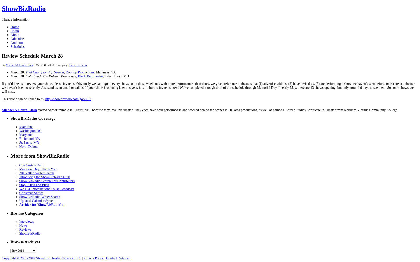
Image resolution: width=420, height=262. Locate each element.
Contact (111, 258)
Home (14, 27)
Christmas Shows (31, 193)
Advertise (17, 39)
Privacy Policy (94, 258)
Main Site (26, 127)
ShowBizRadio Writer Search (39, 197)
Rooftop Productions (80, 72)
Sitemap (124, 258)
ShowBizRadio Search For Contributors (47, 181)
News (23, 225)
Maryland (26, 135)
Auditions (17, 43)
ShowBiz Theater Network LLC (58, 258)
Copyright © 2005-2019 (18, 258)
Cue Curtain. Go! (31, 165)
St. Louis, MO (29, 142)
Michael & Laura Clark (19, 65)
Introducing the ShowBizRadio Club (44, 177)
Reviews (25, 229)
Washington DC (30, 131)
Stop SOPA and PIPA (34, 185)
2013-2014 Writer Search (36, 173)
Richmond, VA (29, 139)
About (14, 35)
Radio (14, 31)
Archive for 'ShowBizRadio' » (41, 205)
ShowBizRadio (24, 8)
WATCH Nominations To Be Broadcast (46, 189)
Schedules (17, 46)
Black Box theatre (90, 76)
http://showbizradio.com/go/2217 (68, 99)
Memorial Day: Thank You (37, 169)
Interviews (26, 221)
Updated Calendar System (37, 201)
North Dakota (28, 146)
